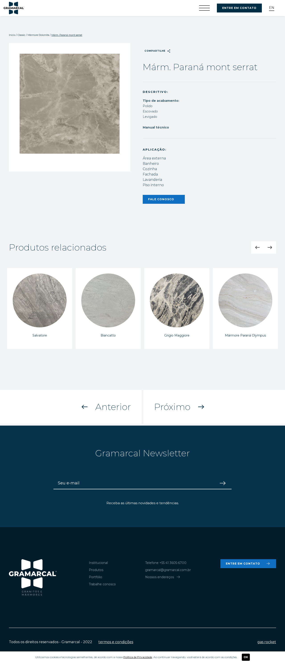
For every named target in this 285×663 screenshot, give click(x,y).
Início (12, 35)
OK (246, 657)
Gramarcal (14, 8)
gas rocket (266, 642)
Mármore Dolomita (38, 35)
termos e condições (115, 642)
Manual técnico (156, 127)
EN (271, 8)
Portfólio (95, 577)
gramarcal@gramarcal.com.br (168, 570)
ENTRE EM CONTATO (239, 8)
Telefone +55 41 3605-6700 (165, 563)
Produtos (96, 570)
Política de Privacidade (137, 657)
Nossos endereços (163, 577)
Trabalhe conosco (102, 584)
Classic (21, 35)
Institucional (98, 563)
